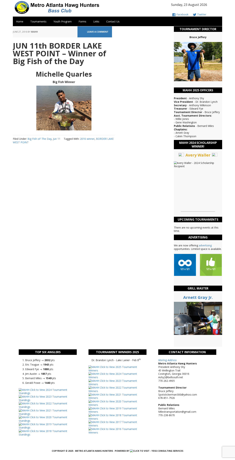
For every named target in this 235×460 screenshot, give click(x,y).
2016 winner (87, 139)
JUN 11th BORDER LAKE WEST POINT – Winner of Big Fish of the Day (59, 53)
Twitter (201, 14)
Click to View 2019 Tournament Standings (43, 425)
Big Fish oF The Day (40, 139)
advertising (205, 245)
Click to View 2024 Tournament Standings (43, 391)
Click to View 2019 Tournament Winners (112, 410)
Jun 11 (56, 139)
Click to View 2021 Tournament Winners (112, 396)
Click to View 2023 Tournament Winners (112, 382)
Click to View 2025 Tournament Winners (112, 368)
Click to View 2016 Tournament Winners (112, 430)
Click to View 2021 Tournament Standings (43, 412)
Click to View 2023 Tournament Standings (43, 398)
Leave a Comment (97, 31)
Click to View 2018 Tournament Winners (112, 416)
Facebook (182, 14)
